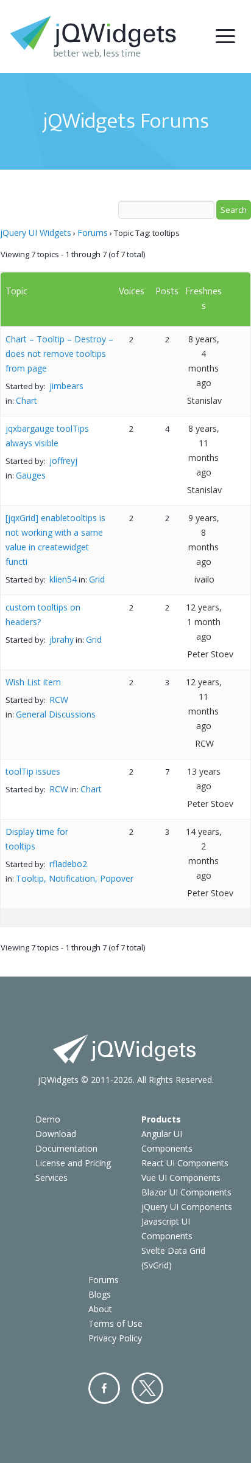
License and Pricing (73, 1163)
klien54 (63, 579)
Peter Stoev (210, 654)
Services (51, 1177)
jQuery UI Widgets (35, 232)
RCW (58, 699)
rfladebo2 (68, 864)
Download (55, 1134)
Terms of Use (115, 1323)
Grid (97, 579)
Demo (47, 1119)
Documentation (66, 1148)
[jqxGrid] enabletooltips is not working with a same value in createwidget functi (55, 539)
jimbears (66, 386)
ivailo (204, 579)
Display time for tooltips (36, 839)
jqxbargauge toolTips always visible (47, 436)
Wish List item (33, 682)
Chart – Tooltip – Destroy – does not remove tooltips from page (59, 353)
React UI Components (184, 1163)
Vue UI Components (181, 1177)
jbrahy (61, 639)
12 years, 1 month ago (204, 621)
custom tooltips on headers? (42, 614)
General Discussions (56, 714)
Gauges (31, 475)
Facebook (104, 1388)
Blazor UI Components (186, 1192)
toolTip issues (32, 771)
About (100, 1309)
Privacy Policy (115, 1338)
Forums (92, 232)
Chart (26, 400)
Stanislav (204, 400)
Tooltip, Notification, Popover (74, 878)
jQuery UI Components (186, 1206)
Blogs (99, 1294)
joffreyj (63, 460)
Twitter (147, 1388)
